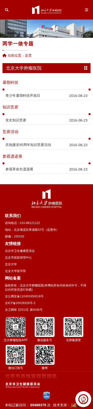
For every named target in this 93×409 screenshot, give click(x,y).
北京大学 (11, 264)
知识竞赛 (10, 107)
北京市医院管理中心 (18, 257)
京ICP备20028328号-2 (20, 303)
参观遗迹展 (12, 156)
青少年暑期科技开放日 (22, 95)
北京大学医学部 (15, 271)
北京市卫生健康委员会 (20, 251)
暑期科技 (10, 83)
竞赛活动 (10, 132)
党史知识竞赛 (15, 120)
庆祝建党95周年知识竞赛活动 (28, 145)
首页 (28, 55)
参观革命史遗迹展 (19, 169)
